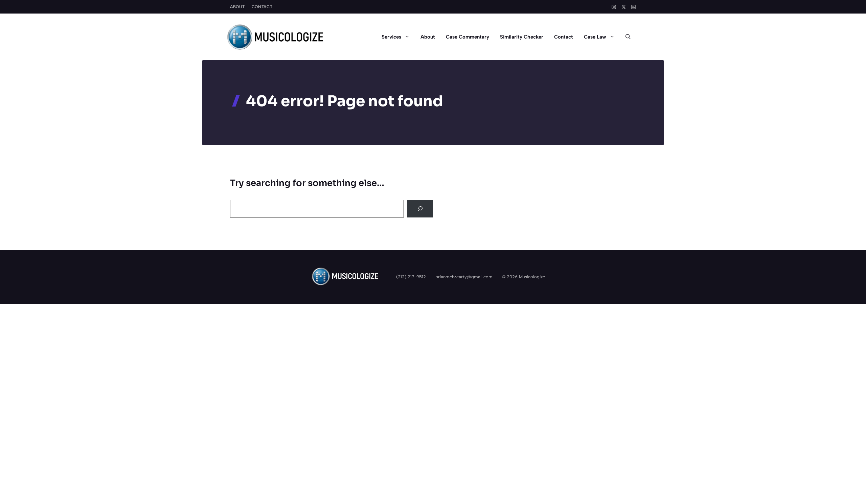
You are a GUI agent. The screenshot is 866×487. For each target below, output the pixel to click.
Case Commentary (467, 37)
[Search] (420, 208)
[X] (623, 6)
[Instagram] (613, 6)
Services (391, 37)
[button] (628, 37)
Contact (262, 6)
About (237, 6)
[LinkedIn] (633, 6)
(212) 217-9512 (411, 276)
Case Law (595, 37)
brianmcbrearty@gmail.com (464, 276)
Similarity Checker (521, 37)
